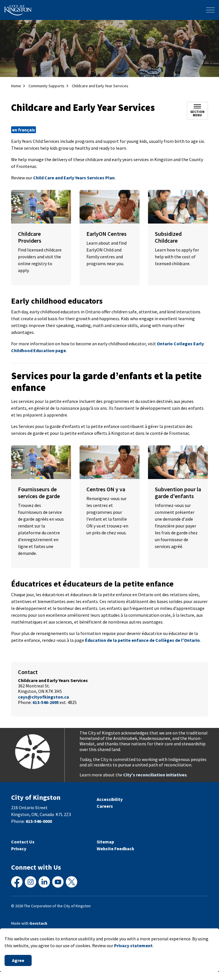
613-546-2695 (46, 702)
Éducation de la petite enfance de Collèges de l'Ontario (142, 640)
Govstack (38, 923)
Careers (105, 806)
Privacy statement (133, 945)
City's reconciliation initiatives (155, 775)
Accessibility (110, 799)
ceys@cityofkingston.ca (43, 697)
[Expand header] (210, 10)
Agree (18, 960)
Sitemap (105, 842)
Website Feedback (115, 848)
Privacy (18, 848)
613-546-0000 (39, 821)
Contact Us (23, 842)
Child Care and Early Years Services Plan (74, 177)
